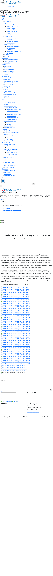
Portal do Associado (9, 170)
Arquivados (10, 139)
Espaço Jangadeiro (9, 69)
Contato (6, 56)
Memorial (6, 54)
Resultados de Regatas (10, 106)
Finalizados (9, 137)
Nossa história (8, 21)
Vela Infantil (7, 91)
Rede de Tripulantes (9, 127)
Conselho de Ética (11, 30)
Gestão (6, 23)
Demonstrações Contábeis (11, 149)
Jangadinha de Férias (9, 97)
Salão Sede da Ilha (9, 71)
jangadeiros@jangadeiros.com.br (12, 210)
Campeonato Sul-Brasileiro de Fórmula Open (14, 115)
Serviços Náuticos (9, 162)
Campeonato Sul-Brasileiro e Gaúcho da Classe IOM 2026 (14, 111)
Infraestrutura (8, 36)
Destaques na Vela (9, 44)
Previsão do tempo (9, 167)
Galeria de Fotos (8, 78)
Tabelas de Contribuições (11, 61)
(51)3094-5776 (10, 7)
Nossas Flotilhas (8, 126)
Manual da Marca (9, 84)
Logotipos (7, 86)
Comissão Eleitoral (11, 35)
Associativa (5, 58)
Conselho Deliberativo (12, 26)
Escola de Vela (6, 88)
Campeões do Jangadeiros (13, 46)
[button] (3, 177)
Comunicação (5, 76)
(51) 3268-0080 (7, 208)
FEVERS (8, 122)
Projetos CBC (7, 131)
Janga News (7, 79)
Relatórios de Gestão (9, 144)
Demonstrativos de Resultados (12, 155)
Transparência (6, 142)
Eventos (4, 64)
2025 (8, 146)
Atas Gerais (10, 151)
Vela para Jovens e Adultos (11, 93)
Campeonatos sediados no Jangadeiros (14, 52)
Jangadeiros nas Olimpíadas (11, 48)
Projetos (4, 129)
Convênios (7, 63)
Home (3, 18)
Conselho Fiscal (11, 28)
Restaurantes (7, 164)
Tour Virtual (7, 174)
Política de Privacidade (33, 412)
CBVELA (9, 124)
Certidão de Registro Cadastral (9, 158)
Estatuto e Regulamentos (11, 59)
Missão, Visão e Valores (10, 101)
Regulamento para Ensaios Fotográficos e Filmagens (11, 82)
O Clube (4, 20)
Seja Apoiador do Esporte (11, 141)
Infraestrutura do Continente (11, 38)
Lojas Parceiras (10, 43)
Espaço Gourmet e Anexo (11, 68)
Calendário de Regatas (10, 121)
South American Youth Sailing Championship (12, 118)
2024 (8, 147)
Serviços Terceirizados (10, 165)
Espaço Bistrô (8, 66)
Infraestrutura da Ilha (12, 41)
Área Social (5, 169)
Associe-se (7, 172)
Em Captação (10, 136)
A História (7, 89)
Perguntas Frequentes (10, 175)
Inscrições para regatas (10, 107)
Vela (3, 99)
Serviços (4, 160)
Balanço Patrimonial (12, 152)
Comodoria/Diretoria (12, 25)
